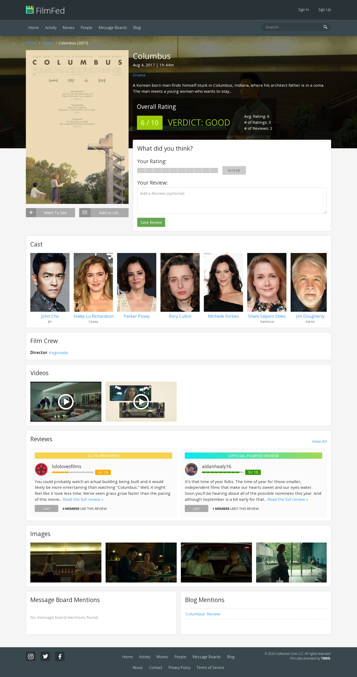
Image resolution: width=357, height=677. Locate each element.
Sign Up (324, 9)
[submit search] (325, 27)
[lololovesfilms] (41, 474)
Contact (155, 667)
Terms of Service (210, 667)
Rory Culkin (180, 316)
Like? (46, 508)
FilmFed (49, 10)
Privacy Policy (179, 667)
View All (319, 441)
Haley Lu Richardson (94, 316)
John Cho (50, 316)
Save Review (151, 222)
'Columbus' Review (202, 613)
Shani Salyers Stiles (267, 316)
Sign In (303, 9)
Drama (139, 75)
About (138, 667)
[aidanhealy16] (191, 474)
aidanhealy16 (216, 466)
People (87, 27)
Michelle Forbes (223, 316)
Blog (137, 27)
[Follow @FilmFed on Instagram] (30, 656)
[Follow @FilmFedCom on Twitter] (45, 656)
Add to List (109, 212)
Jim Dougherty (310, 316)
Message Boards (113, 27)
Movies (68, 27)
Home (33, 27)
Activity (50, 27)
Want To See (55, 212)
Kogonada (58, 352)
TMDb (325, 658)
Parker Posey (137, 316)
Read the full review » (83, 499)
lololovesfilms (66, 466)
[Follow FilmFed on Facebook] (60, 656)
